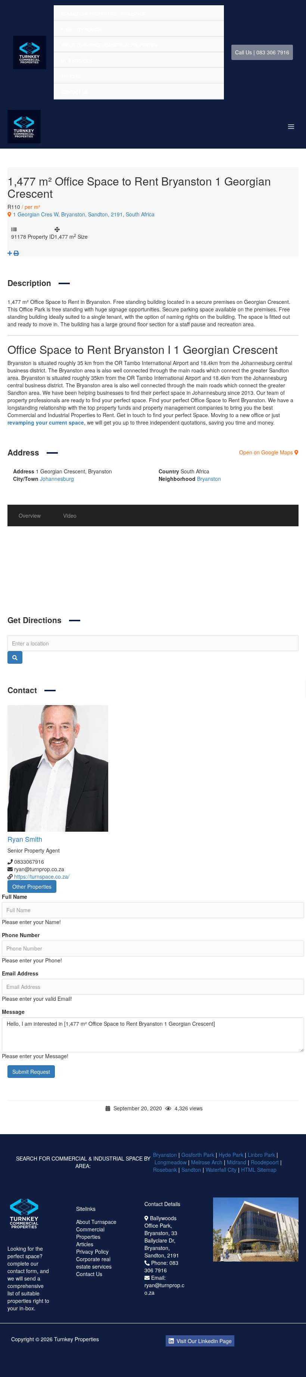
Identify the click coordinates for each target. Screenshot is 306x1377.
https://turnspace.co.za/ (41, 876)
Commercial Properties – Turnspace (103, 14)
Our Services (76, 61)
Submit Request (31, 1071)
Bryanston (209, 478)
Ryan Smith (24, 839)
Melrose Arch (206, 1162)
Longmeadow (170, 1162)
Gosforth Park (197, 1154)
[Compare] (10, 253)
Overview (30, 515)
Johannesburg (57, 478)
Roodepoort (265, 1162)
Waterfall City (221, 1169)
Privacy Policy (92, 1251)
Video (69, 515)
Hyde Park (231, 1154)
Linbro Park (261, 1154)
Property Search (81, 29)
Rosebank (165, 1169)
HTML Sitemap (259, 1169)
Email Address (20, 973)
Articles (71, 76)
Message (13, 1011)
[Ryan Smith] (153, 768)
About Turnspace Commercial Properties (109, 45)
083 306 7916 (161, 1266)
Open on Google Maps (266, 452)
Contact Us (74, 92)
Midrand (236, 1162)
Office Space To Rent (85, 582)
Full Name (14, 896)
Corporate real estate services (94, 1262)
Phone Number (21, 935)
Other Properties (31, 886)
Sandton (191, 1169)
